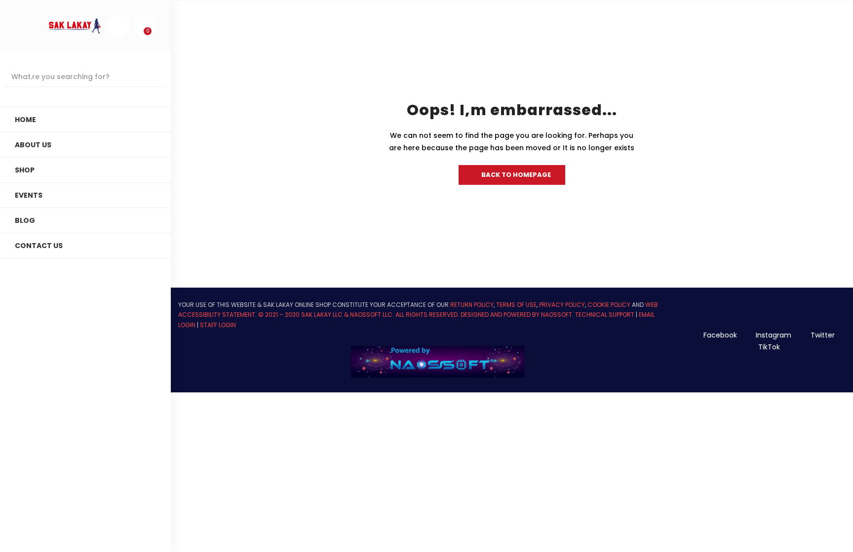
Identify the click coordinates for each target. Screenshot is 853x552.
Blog (25, 220)
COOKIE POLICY (608, 304)
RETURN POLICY (472, 304)
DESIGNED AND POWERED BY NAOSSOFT (516, 314)
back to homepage (516, 174)
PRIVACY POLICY (562, 304)
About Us (33, 145)
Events (28, 195)
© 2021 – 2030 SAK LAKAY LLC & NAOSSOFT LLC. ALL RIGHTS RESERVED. (359, 314)
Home (25, 120)
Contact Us (39, 246)
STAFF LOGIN (218, 325)
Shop (25, 170)
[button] (145, 26)
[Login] (118, 26)
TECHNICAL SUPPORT (604, 314)
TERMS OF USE (516, 304)
